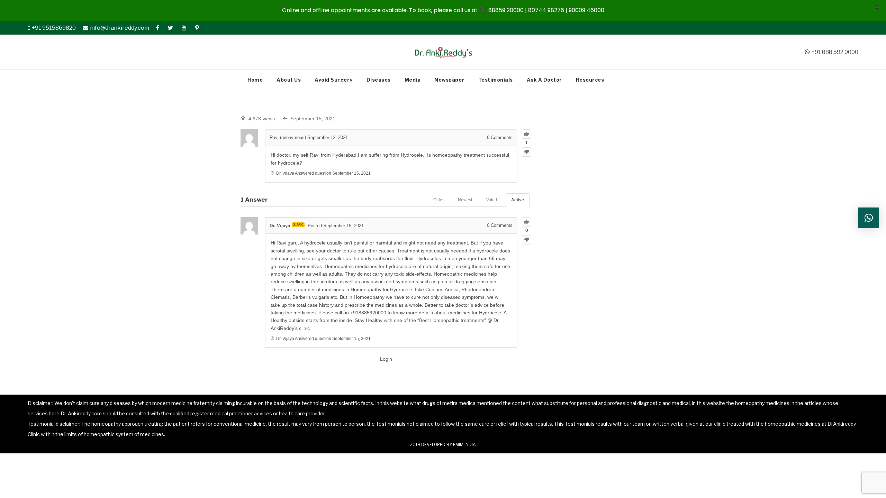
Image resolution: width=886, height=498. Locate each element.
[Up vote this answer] (526, 222)
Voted (491, 199)
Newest (465, 199)
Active (517, 199)
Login (386, 359)
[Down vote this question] (526, 152)
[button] (868, 218)
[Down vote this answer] (526, 240)
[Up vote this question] (526, 134)
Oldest (439, 199)
